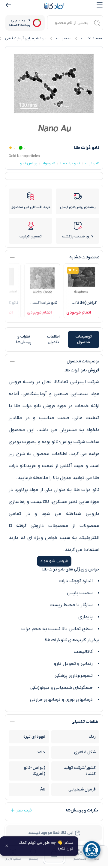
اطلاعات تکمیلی (53, 339)
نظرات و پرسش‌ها (23, 339)
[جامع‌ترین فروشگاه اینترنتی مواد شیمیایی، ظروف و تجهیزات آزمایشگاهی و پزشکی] (54, 6)
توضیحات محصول (84, 339)
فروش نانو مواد (54, 561)
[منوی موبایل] (99, 4)
